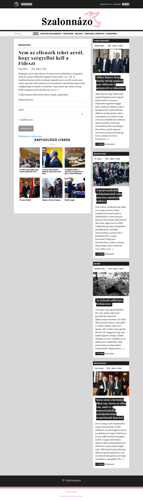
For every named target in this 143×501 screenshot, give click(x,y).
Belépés (125, 4)
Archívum (68, 33)
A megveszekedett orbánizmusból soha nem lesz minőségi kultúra (109, 195)
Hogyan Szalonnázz (50, 33)
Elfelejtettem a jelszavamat (30, 136)
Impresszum (71, 491)
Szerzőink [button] (111, 33)
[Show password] (82, 114)
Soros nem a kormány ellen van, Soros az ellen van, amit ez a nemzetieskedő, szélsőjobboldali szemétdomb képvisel (111, 408)
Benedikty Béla (100, 269)
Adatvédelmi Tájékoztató (71, 496)
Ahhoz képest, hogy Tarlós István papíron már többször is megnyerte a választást (110, 82)
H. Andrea (98, 159)
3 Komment (109, 353)
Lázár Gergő (99, 368)
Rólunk (78, 33)
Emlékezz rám (26, 120)
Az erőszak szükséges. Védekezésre (109, 302)
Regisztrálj (26, 4)
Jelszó (21, 110)
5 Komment (109, 254)
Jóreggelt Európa (93, 33)
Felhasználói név (25, 100)
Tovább (100, 144)
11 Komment (110, 144)
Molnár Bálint (99, 46)
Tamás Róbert (23, 69)
